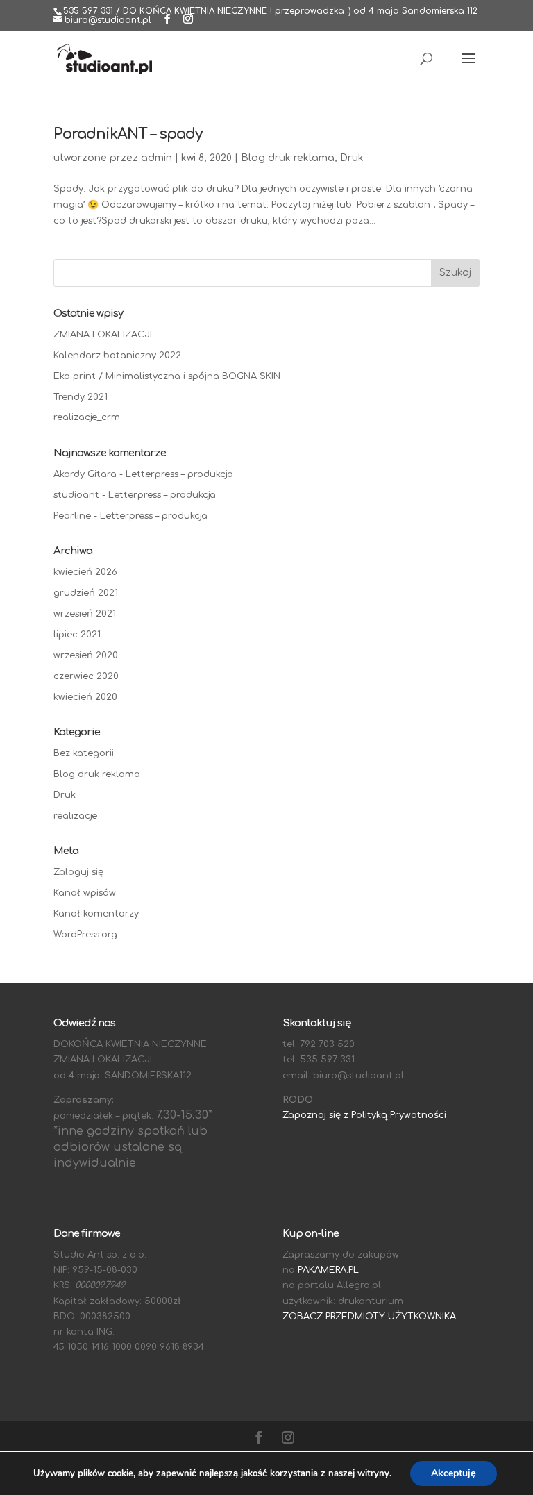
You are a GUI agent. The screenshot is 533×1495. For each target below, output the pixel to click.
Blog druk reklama (288, 158)
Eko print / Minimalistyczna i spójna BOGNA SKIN (166, 376)
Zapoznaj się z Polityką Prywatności (364, 1115)
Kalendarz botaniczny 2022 (117, 355)
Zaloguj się (78, 872)
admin (156, 158)
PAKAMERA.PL (328, 1270)
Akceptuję (453, 1473)
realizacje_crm (86, 417)
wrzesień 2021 (84, 614)
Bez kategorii (83, 753)
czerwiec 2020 (86, 676)
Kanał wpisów (84, 893)
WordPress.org (85, 934)
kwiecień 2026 (85, 572)
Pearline (72, 516)
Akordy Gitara (85, 474)
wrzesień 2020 (85, 655)
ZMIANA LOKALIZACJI (102, 335)
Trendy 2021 (80, 397)
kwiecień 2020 (85, 697)
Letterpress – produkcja (179, 474)
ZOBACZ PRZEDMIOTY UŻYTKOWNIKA (369, 1316)
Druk (352, 158)
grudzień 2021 (85, 593)
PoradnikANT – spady (127, 134)
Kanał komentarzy (96, 914)
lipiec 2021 (77, 635)
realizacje (75, 816)
